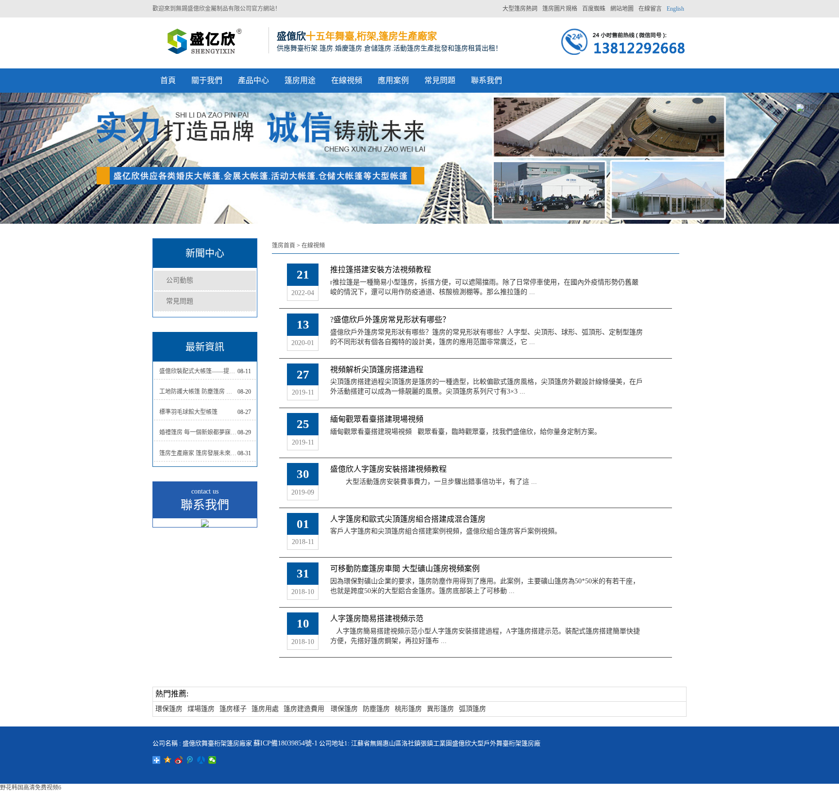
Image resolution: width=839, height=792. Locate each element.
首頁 (168, 80)
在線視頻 (346, 80)
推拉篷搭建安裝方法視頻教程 (380, 269)
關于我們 (206, 80)
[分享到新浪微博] (179, 760)
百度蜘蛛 (593, 8)
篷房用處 (265, 708)
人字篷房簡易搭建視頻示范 (376, 618)
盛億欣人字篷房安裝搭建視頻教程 (388, 469)
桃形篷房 (408, 708)
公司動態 (179, 280)
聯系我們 (486, 80)
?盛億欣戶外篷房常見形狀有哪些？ (390, 319)
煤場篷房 (201, 708)
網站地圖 (622, 8)
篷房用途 (300, 80)
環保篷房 (169, 708)
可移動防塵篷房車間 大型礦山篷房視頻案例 (405, 568)
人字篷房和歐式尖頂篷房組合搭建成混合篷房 (408, 519)
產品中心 (253, 80)
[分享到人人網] (201, 760)
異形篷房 (440, 708)
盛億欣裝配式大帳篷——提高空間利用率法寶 (198, 371)
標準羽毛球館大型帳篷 (188, 412)
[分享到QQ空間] (168, 760)
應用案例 (393, 80)
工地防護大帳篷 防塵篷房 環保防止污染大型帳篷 (198, 391)
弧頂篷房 (472, 708)
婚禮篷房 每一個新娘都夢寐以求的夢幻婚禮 (198, 432)
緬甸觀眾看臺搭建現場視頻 (376, 419)
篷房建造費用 (304, 708)
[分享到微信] (212, 760)
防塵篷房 (376, 708)
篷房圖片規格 (559, 8)
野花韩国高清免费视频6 (30, 787)
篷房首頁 (283, 245)
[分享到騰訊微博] (190, 760)
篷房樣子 (233, 708)
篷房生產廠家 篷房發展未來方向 (198, 453)
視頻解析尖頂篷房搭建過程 (376, 369)
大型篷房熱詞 (520, 8)
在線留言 (650, 8)
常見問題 (439, 80)
